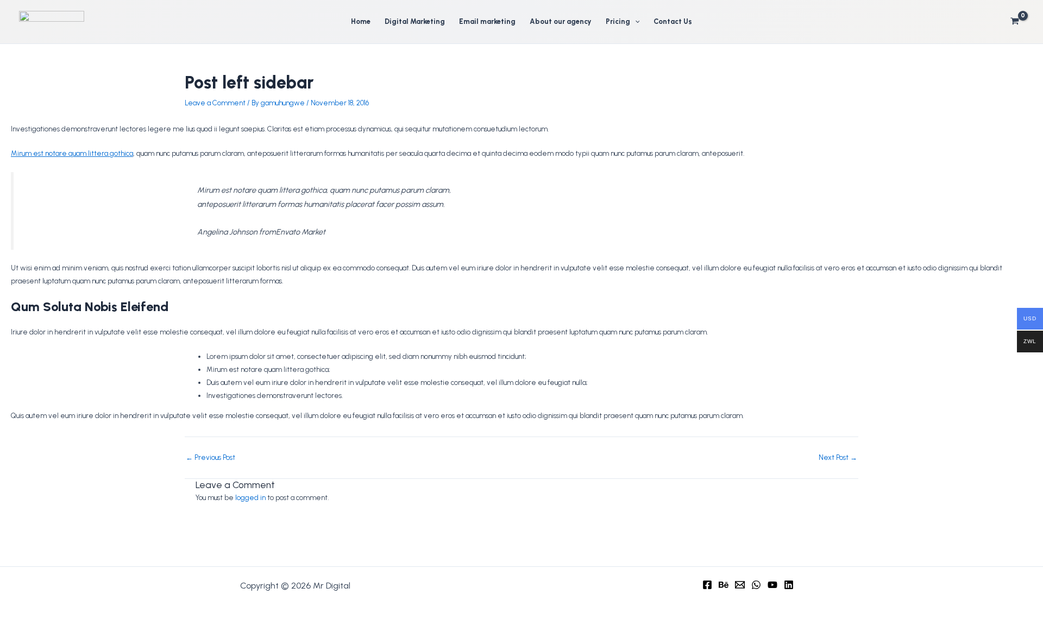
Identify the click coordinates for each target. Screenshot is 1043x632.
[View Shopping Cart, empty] (1015, 21)
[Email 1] (740, 585)
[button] (635, 21)
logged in (250, 498)
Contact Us (673, 21)
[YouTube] (772, 585)
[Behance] (723, 585)
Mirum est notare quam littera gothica (72, 153)
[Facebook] (707, 585)
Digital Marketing (415, 21)
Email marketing (487, 21)
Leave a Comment (215, 103)
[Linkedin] (789, 585)
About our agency (561, 21)
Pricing (618, 21)
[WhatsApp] (756, 585)
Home (360, 21)
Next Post (838, 457)
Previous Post (210, 457)
